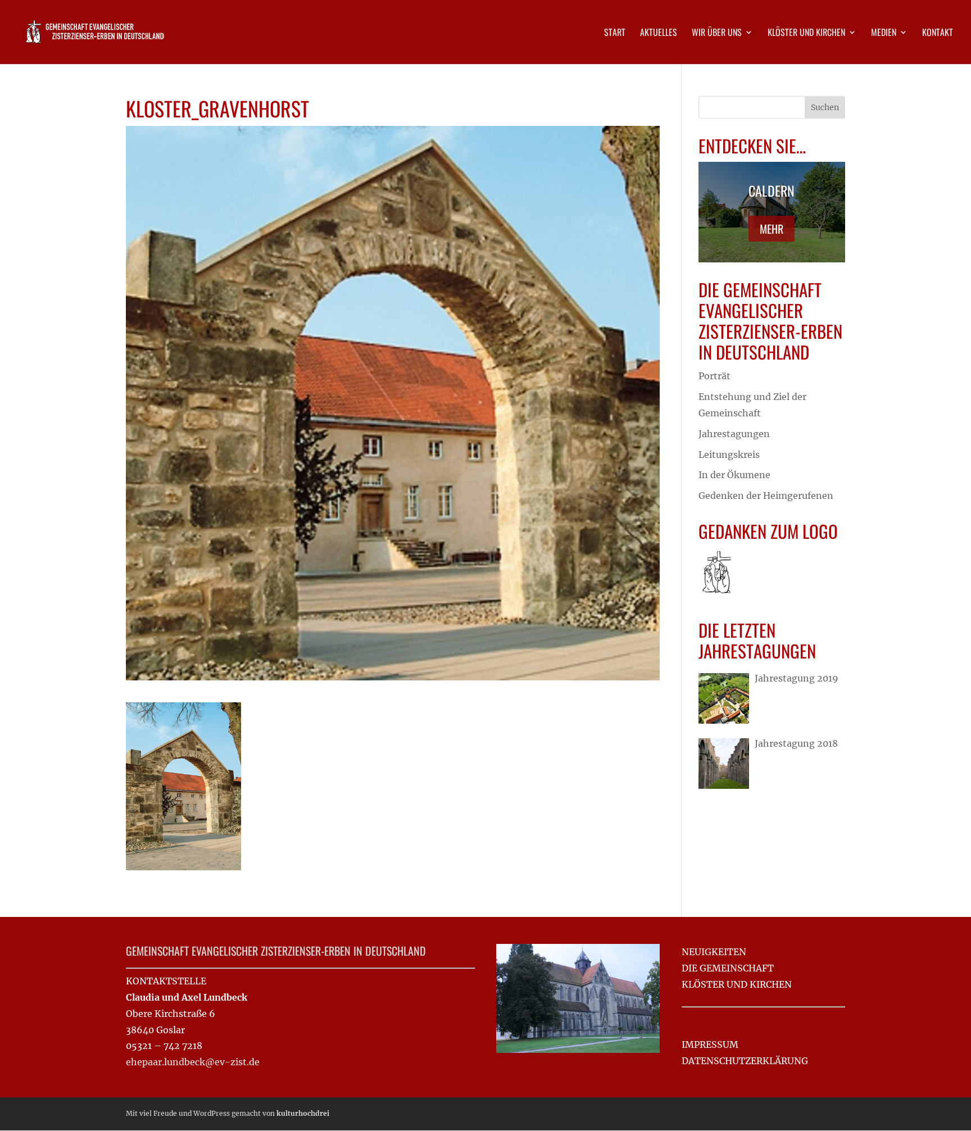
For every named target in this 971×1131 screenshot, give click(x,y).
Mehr (771, 228)
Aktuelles (658, 33)
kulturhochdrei (302, 1113)
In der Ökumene (734, 474)
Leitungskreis (729, 454)
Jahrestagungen (734, 433)
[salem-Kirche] (578, 1049)
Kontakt (937, 33)
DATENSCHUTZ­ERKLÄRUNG (745, 1060)
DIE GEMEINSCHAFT (728, 968)
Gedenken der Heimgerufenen (765, 495)
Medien (883, 33)
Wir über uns (717, 33)
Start (614, 33)
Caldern (771, 190)
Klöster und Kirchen (806, 33)
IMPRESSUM (710, 1044)
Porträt (714, 375)
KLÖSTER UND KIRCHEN (737, 984)
